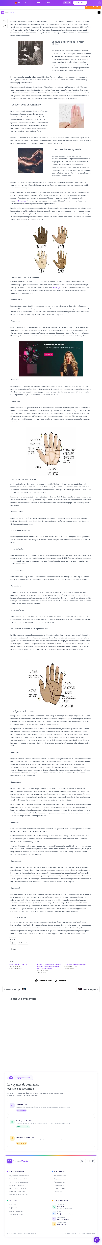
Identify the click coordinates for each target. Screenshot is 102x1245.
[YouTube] (93, 1161)
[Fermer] (99, 2)
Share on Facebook (45, 981)
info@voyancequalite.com (65, 1214)
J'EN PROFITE (79, 3)
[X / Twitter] (87, 1161)
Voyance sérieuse (60, 1176)
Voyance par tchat (60, 1182)
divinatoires (22, 201)
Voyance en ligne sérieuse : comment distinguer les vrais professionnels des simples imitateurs (49, 966)
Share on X (62, 981)
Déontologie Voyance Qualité (18, 1179)
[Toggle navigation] (99, 12)
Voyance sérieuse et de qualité (19, 1176)
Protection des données (17, 1191)
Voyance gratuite (59, 1188)
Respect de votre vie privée (18, 1188)
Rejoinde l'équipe (15, 1208)
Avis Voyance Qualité (16, 1211)
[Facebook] (82, 1161)
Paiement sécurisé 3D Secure (18, 1194)
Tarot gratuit (58, 1191)
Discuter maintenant (64, 1219)
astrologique (57, 287)
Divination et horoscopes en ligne (75, 965)
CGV (79, 1234)
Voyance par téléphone (61, 1179)
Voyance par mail (59, 1185)
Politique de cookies (88, 1234)
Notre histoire (14, 1205)
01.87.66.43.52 (61, 1206)
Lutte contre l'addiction (16, 1185)
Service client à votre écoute (18, 1182)
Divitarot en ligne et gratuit (18, 965)
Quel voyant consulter (16, 1214)
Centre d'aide (61, 1225)
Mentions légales (70, 1234)
